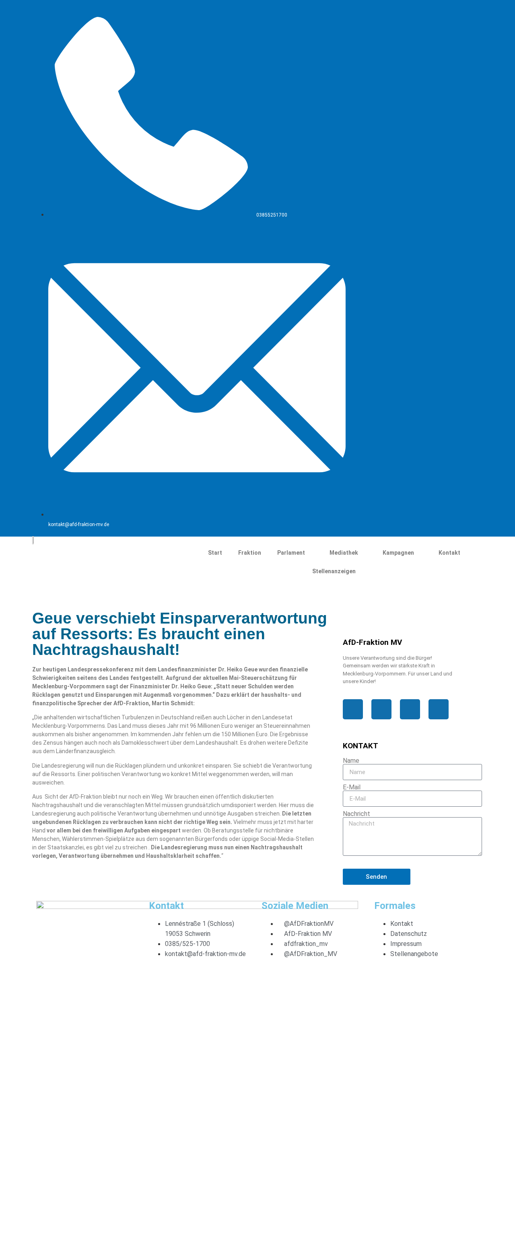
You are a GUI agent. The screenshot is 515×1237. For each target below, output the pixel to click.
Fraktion (249, 552)
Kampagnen (398, 552)
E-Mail (351, 787)
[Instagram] (426, 16)
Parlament (291, 552)
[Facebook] (372, 16)
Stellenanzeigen (334, 571)
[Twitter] (399, 16)
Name (351, 761)
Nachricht (356, 814)
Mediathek (344, 552)
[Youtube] (453, 16)
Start (215, 552)
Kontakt (449, 552)
